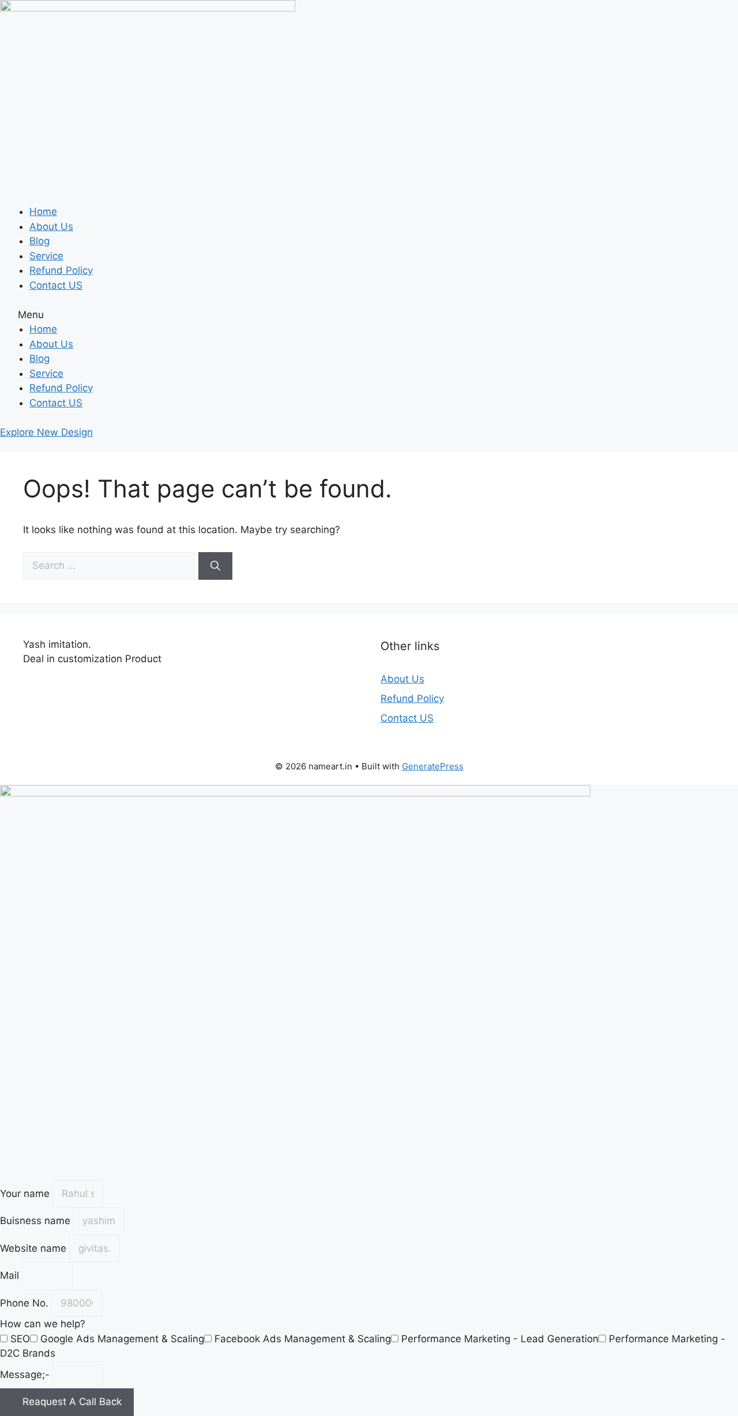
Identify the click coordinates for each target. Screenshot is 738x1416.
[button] (369, 315)
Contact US (55, 285)
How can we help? (42, 1324)
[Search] (215, 566)
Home (43, 211)
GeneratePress (433, 766)
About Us (51, 226)
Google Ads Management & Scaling (122, 1339)
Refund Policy (61, 270)
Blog (39, 241)
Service (46, 256)
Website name (34, 1248)
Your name (26, 1193)
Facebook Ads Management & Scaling (302, 1339)
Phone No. (25, 1303)
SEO (20, 1339)
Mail (11, 1275)
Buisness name (36, 1220)
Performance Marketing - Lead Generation (499, 1339)
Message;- (26, 1374)
